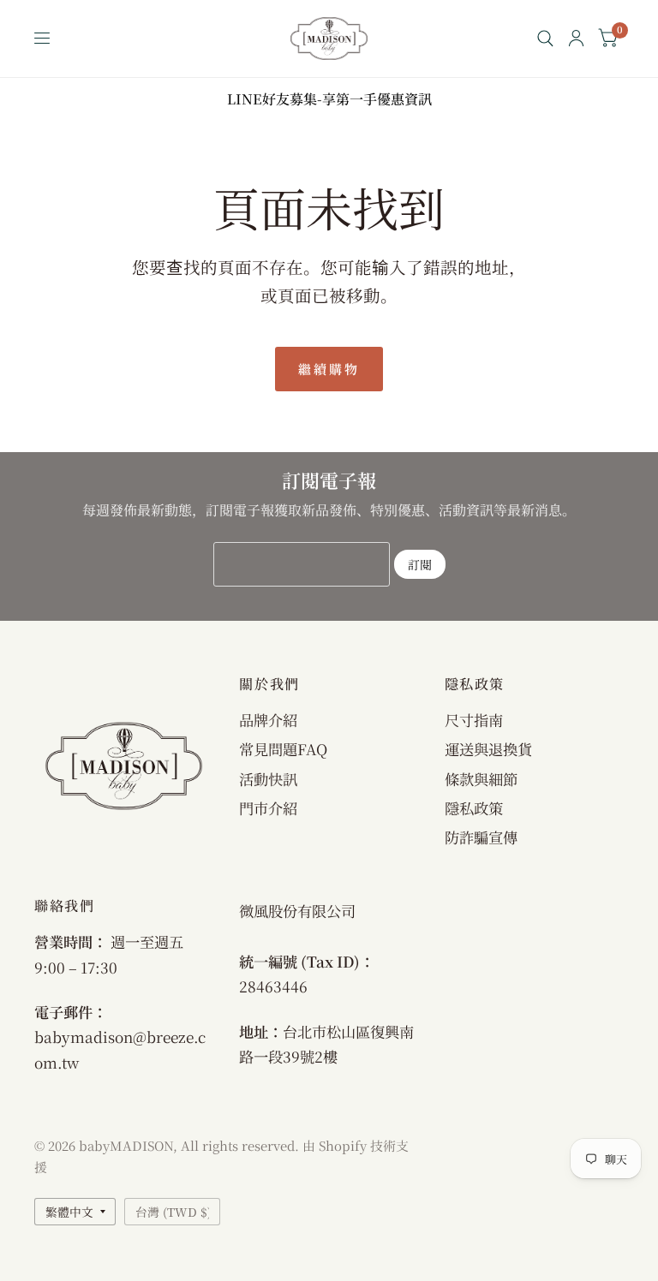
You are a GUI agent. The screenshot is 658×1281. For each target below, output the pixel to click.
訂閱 (420, 564)
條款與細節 (481, 778)
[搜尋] (545, 38)
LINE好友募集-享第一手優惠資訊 (329, 99)
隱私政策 (474, 808)
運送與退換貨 (488, 749)
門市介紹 (268, 808)
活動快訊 (268, 778)
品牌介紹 (268, 719)
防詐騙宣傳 (481, 837)
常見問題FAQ (283, 749)
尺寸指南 (474, 719)
